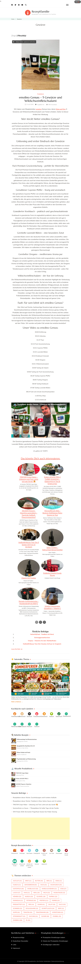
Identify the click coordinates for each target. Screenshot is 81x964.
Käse (63, 889)
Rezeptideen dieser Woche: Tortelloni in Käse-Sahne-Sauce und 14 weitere (37, 801)
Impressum (16, 948)
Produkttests (40, 94)
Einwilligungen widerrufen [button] (51, 945)
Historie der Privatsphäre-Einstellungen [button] (55, 941)
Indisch (51, 716)
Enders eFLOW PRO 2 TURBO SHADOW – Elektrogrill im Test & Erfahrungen (52, 480)
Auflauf (17, 881)
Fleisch (17, 885)
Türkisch (36, 726)
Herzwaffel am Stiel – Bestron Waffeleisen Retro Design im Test (52, 513)
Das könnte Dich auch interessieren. (40, 458)
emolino (39, 109)
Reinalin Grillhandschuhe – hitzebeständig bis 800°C (29, 602)
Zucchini (33, 916)
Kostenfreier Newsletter (20, 941)
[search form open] (25, 5)
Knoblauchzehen (49, 889)
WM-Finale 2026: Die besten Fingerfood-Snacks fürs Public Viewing (35, 812)
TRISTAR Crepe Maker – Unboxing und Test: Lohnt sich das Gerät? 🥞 (28, 479)
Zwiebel (57, 916)
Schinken (17, 908)
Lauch (16, 893)
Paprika (53, 896)
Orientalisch (22, 726)
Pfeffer (44, 900)
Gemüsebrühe (30, 885)
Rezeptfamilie (40, 11)
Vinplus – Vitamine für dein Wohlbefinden (42, 641)
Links (14, 945)
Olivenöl (41, 896)
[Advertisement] (40, 829)
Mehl (36, 893)
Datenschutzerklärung (57, 961)
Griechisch (44, 716)
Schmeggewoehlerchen (42, 637)
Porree (56, 900)
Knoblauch (32, 889)
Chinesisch (22, 716)
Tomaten (27, 912)
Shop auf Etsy (61, 109)
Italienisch (59, 716)
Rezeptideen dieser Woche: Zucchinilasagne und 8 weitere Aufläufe (34, 797)
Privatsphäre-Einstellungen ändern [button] (54, 937)
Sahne (41, 904)
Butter (39, 881)
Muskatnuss (59, 893)
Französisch (37, 716)
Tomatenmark (42, 912)
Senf (61, 908)
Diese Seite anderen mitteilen (25, 42)
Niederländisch (16, 726)
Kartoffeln (18, 889)
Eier (49, 881)
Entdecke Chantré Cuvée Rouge (52, 574)
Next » (78, 2)
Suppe (16, 912)
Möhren (17, 896)
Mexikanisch (67, 716)
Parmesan (18, 900)
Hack (43, 885)
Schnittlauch (48, 908)
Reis (31, 904)
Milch (46, 893)
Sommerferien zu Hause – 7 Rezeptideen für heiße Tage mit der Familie (36, 808)
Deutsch (29, 716)
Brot (28, 881)
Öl (28, 920)
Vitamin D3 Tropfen (28, 578)
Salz (62, 904)
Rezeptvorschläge (18, 937)
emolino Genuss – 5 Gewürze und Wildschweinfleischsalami (40, 99)
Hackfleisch (56, 885)
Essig (59, 881)
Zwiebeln (17, 920)
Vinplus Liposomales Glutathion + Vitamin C (52, 607)
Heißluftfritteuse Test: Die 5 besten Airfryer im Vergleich (28, 544)
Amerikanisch (15, 716)
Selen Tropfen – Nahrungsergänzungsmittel (52, 548)
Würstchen (57, 912)
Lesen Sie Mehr (15, 649)
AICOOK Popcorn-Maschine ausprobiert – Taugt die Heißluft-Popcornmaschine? (28, 514)
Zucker (45, 916)
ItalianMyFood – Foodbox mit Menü (42, 634)
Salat (51, 904)
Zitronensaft (19, 916)
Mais (27, 893)
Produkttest (19, 904)
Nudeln (29, 896)
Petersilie (31, 900)
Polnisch (29, 726)
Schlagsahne (32, 908)
